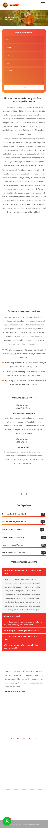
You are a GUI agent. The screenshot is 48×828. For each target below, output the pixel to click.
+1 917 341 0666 (25, 727)
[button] (7, 821)
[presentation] (22, 493)
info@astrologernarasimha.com (25, 732)
